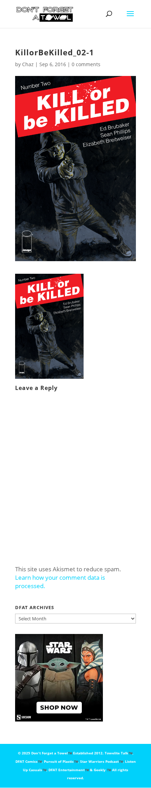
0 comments (86, 64)
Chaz (28, 64)
